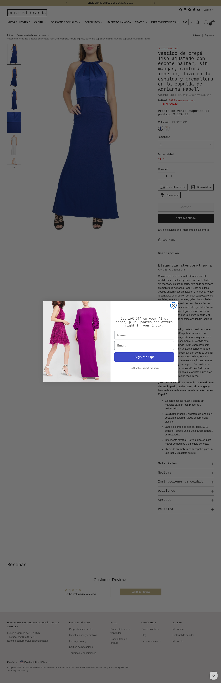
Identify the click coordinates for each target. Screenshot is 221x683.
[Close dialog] (173, 305)
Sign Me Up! (144, 357)
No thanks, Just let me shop (144, 368)
